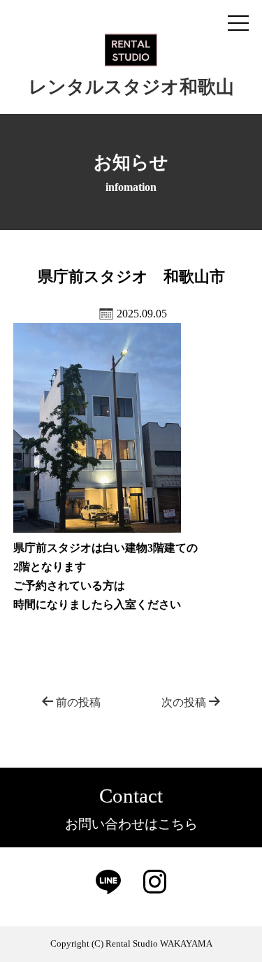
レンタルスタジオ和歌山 (131, 87)
